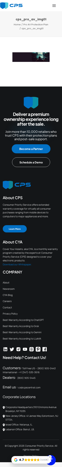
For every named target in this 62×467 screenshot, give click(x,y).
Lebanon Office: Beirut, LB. (20, 429)
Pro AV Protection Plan (35, 24)
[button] (54, 5)
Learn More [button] (15, 228)
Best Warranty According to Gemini (22, 332)
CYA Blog (8, 295)
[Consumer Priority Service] (11, 5)
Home (17, 24)
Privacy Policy (10, 313)
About (6, 282)
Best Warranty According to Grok (21, 326)
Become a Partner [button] (31, 149)
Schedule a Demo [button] (31, 162)
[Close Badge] (50, 457)
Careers (7, 301)
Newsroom (9, 288)
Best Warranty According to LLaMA (22, 338)
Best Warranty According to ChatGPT (23, 320)
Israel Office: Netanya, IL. (19, 424)
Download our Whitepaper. (17, 264)
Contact (7, 307)
